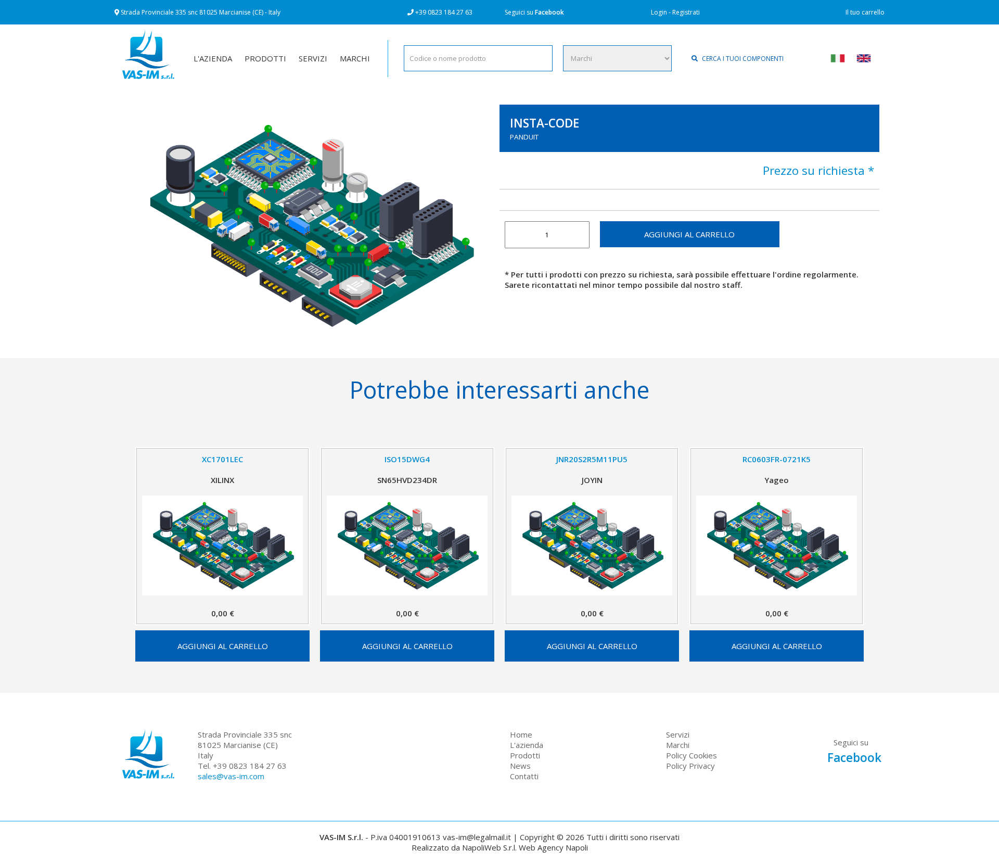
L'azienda (526, 745)
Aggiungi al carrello (689, 234)
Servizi (677, 734)
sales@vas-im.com (231, 776)
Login (659, 12)
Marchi (677, 745)
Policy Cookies (691, 755)
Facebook (549, 12)
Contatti (524, 776)
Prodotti (525, 755)
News (520, 765)
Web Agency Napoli (553, 847)
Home (521, 734)
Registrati (686, 12)
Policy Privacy (690, 765)
